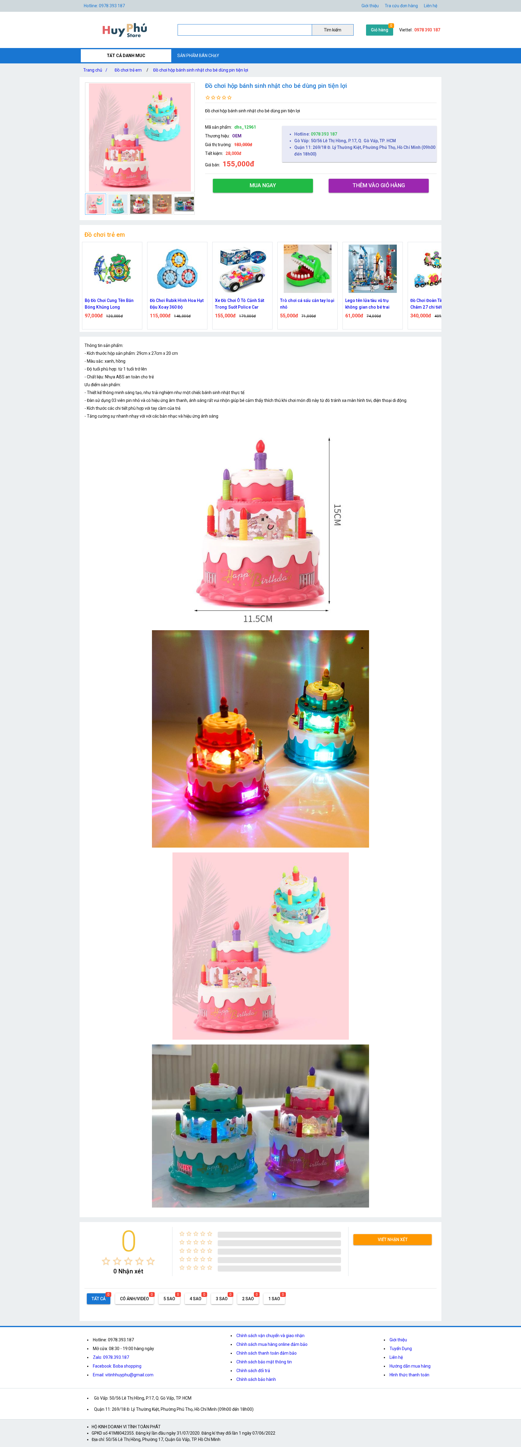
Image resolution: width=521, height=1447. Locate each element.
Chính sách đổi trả (253, 1370)
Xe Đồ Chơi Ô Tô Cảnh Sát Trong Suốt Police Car (174, 304)
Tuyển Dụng (401, 1348)
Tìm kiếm (332, 29)
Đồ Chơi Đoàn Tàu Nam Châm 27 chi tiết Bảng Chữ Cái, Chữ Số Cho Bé (371, 304)
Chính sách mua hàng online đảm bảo (272, 1344)
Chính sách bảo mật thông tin (264, 1361)
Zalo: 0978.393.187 (111, 1357)
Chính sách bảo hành (256, 1379)
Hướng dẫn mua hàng (410, 1366)
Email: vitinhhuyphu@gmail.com (123, 1374)
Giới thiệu (398, 1339)
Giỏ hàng (379, 29)
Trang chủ (95, 70)
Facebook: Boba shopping (117, 1366)
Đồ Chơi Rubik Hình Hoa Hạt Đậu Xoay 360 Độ (112, 304)
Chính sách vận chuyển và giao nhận (270, 1335)
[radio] (106, 1261)
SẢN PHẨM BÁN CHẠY (198, 55)
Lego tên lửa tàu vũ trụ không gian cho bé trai (302, 304)
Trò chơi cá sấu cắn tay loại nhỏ (242, 304)
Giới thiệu (370, 5)
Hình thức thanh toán (409, 1374)
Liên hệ (430, 5)
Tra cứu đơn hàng (401, 5)
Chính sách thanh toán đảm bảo (266, 1353)
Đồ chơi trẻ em (128, 70)
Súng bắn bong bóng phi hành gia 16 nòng (434, 304)
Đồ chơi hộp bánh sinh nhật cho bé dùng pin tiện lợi (200, 70)
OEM (237, 135)
